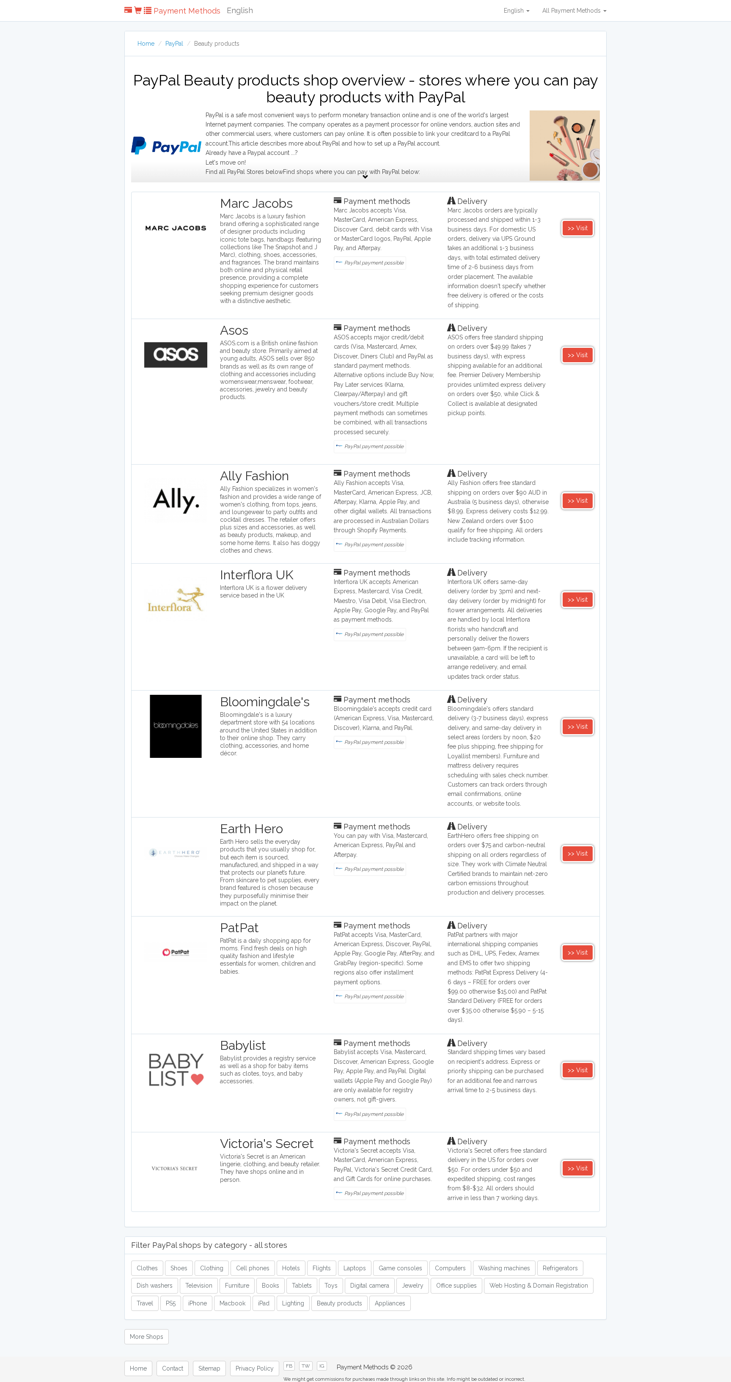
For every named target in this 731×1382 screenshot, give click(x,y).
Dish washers (155, 1285)
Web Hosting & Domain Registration (538, 1285)
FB (289, 1366)
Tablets (302, 1285)
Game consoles (400, 1268)
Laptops (355, 1268)
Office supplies (456, 1285)
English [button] (514, 10)
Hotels (291, 1268)
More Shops (146, 1336)
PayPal (174, 43)
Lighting (293, 1303)
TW (306, 1366)
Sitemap (209, 1368)
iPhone (197, 1303)
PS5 (171, 1303)
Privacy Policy (255, 1368)
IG (321, 1366)
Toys (331, 1285)
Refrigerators (560, 1268)
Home (145, 43)
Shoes (178, 1268)
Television (198, 1285)
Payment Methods (185, 10)
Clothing (211, 1268)
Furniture (237, 1285)
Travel (145, 1303)
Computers (450, 1268)
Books (270, 1285)
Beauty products (339, 1303)
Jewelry (412, 1285)
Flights (322, 1268)
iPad (263, 1303)
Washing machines (504, 1268)
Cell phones (252, 1268)
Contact (172, 1368)
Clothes (147, 1268)
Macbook (232, 1303)
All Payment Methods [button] (572, 10)
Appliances (390, 1303)
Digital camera (369, 1285)
